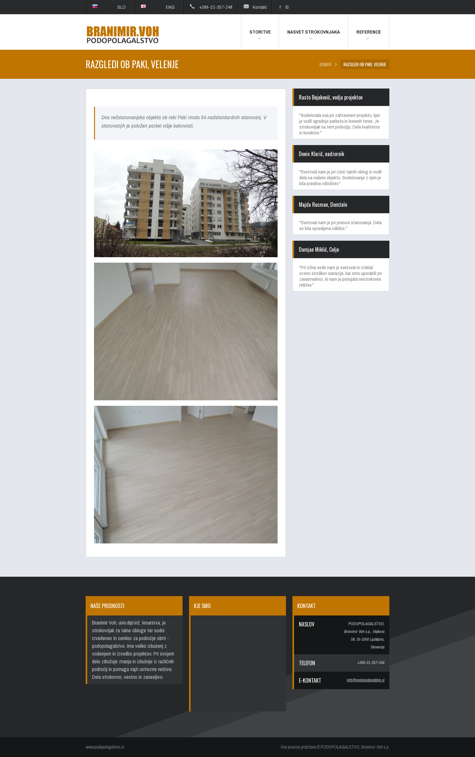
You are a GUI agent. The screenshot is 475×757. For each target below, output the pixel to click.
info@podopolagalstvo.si (366, 680)
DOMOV (326, 64)
